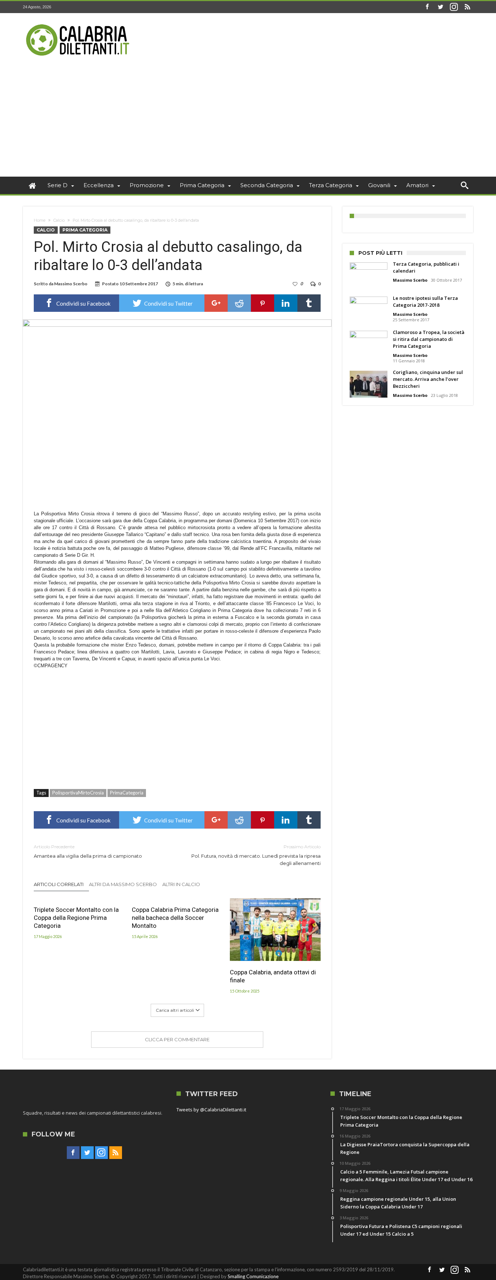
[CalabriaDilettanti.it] (78, 24)
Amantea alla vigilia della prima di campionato (88, 851)
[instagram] (454, 7)
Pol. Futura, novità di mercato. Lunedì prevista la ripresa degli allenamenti (256, 855)
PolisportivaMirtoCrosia (78, 793)
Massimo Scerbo (71, 283)
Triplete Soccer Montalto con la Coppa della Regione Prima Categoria (76, 917)
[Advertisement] (248, 122)
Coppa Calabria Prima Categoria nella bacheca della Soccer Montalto (175, 917)
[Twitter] (440, 7)
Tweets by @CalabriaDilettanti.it (211, 1109)
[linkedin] (285, 303)
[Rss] (467, 7)
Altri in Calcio (181, 884)
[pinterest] (262, 303)
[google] (216, 303)
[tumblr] (309, 303)
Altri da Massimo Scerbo (123, 884)
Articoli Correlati (59, 884)
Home (39, 220)
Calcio (59, 220)
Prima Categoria (84, 230)
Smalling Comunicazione (253, 1276)
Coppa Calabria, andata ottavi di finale (273, 976)
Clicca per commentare (177, 1039)
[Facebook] (427, 7)
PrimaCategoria (126, 793)
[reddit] (239, 303)
